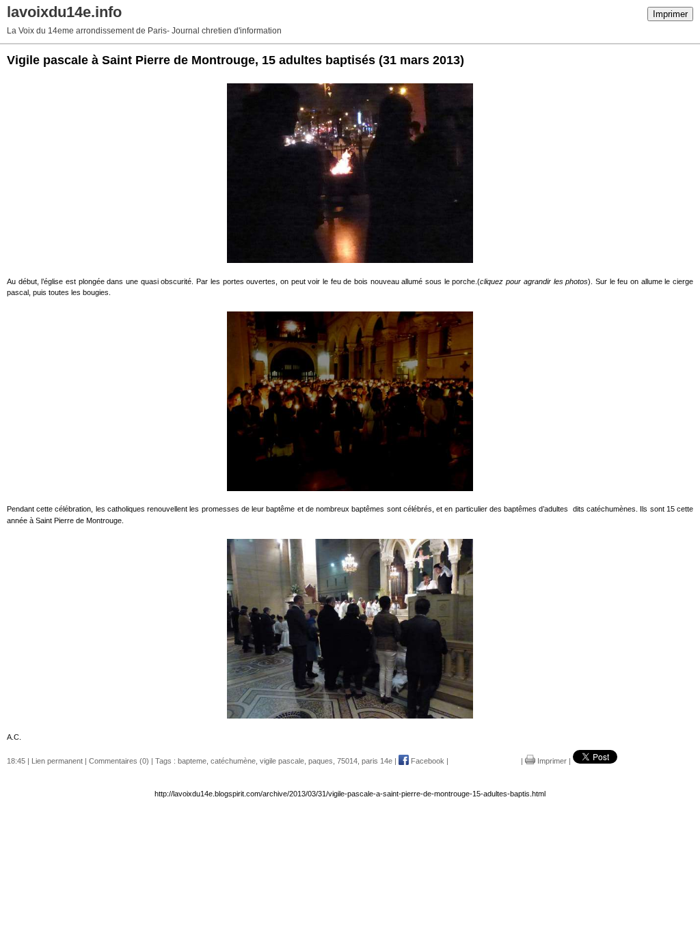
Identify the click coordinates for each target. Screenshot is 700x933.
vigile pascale (282, 761)
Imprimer (670, 14)
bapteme (192, 761)
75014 (347, 761)
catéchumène (233, 761)
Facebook (426, 761)
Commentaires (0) (119, 761)
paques (320, 761)
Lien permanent (57, 761)
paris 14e (377, 761)
